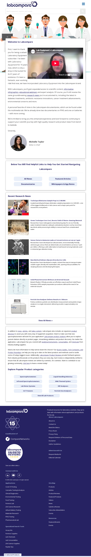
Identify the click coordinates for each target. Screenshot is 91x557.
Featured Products (55, 497)
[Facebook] (20, 475)
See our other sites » (12, 465)
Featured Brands (54, 522)
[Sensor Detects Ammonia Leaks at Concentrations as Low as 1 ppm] (18, 254)
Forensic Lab (10, 503)
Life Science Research (13, 507)
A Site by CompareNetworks (24, 439)
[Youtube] (14, 475)
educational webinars (28, 92)
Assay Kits (9, 530)
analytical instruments (49, 342)
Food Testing (10, 500)
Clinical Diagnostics (12, 493)
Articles (51, 490)
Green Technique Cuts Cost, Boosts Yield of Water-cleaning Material (56, 220)
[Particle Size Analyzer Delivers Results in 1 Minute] (18, 314)
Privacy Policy (53, 434)
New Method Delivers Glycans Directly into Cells (48, 260)
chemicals (75, 342)
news (20, 331)
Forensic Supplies (11, 534)
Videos (51, 500)
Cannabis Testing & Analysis (15, 490)
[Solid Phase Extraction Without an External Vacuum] (18, 294)
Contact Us (52, 424)
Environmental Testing (13, 497)
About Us (52, 421)
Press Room (53, 431)
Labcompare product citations (55, 336)
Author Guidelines (55, 444)
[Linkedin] (8, 475)
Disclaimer (52, 441)
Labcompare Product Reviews (50, 355)
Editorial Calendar (55, 458)
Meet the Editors (54, 427)
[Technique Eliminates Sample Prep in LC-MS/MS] (18, 215)
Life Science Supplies (13, 543)
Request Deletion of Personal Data (60, 437)
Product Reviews (54, 493)
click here (26, 363)
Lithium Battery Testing (13, 510)
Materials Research (12, 513)
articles (25, 331)
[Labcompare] (22, 4)
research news (33, 95)
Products (52, 487)
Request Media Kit (55, 454)
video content (37, 331)
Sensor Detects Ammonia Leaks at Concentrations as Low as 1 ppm (55, 240)
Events (51, 513)
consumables (63, 342)
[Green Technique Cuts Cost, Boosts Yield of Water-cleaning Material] (18, 235)
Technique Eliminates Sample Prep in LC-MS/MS (48, 201)
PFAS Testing (10, 517)
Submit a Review (54, 507)
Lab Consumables (12, 540)
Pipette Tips (9, 547)
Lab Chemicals (10, 537)
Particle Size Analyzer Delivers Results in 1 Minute (49, 299)
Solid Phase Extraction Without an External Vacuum (50, 280)
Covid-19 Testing (11, 487)
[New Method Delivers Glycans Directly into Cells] (18, 274)
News (50, 503)
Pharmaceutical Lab (12, 520)
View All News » (46, 320)
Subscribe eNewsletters (57, 510)
